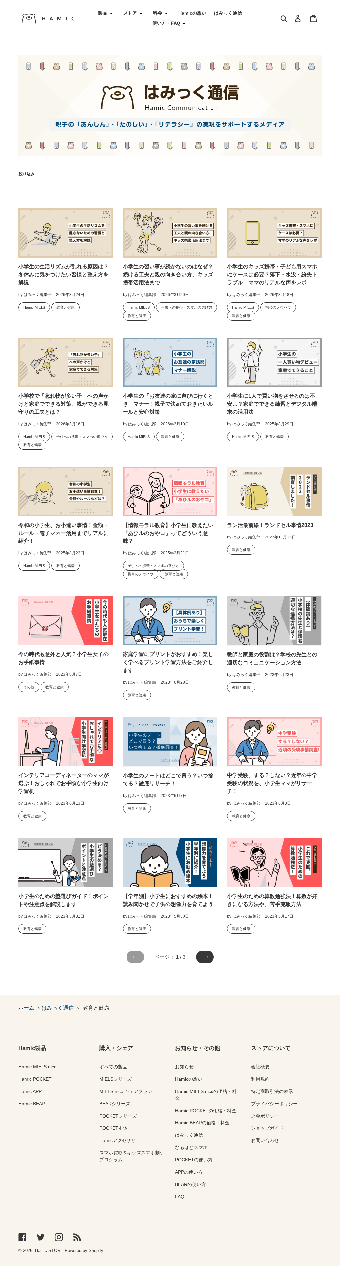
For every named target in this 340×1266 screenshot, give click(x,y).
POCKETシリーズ (118, 1116)
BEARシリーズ (114, 1103)
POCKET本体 (113, 1128)
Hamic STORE (49, 1250)
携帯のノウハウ (278, 307)
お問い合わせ (265, 1140)
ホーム (26, 1008)
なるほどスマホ (191, 1147)
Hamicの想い (188, 1079)
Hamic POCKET (35, 1079)
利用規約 (260, 1079)
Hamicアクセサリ (117, 1140)
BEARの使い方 (190, 1184)
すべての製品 (113, 1066)
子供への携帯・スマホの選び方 (186, 307)
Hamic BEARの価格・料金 (202, 1122)
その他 (28, 687)
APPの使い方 (189, 1172)
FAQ (179, 1196)
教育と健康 (65, 307)
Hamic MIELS (34, 307)
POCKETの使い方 (193, 1159)
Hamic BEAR (31, 1103)
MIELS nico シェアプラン (125, 1091)
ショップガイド (267, 1128)
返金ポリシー (265, 1116)
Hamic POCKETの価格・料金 (205, 1110)
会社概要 (260, 1066)
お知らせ (184, 1066)
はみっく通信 (58, 1008)
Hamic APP (30, 1091)
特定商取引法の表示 (272, 1091)
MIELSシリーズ (115, 1079)
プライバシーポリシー (274, 1103)
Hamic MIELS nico (37, 1066)
